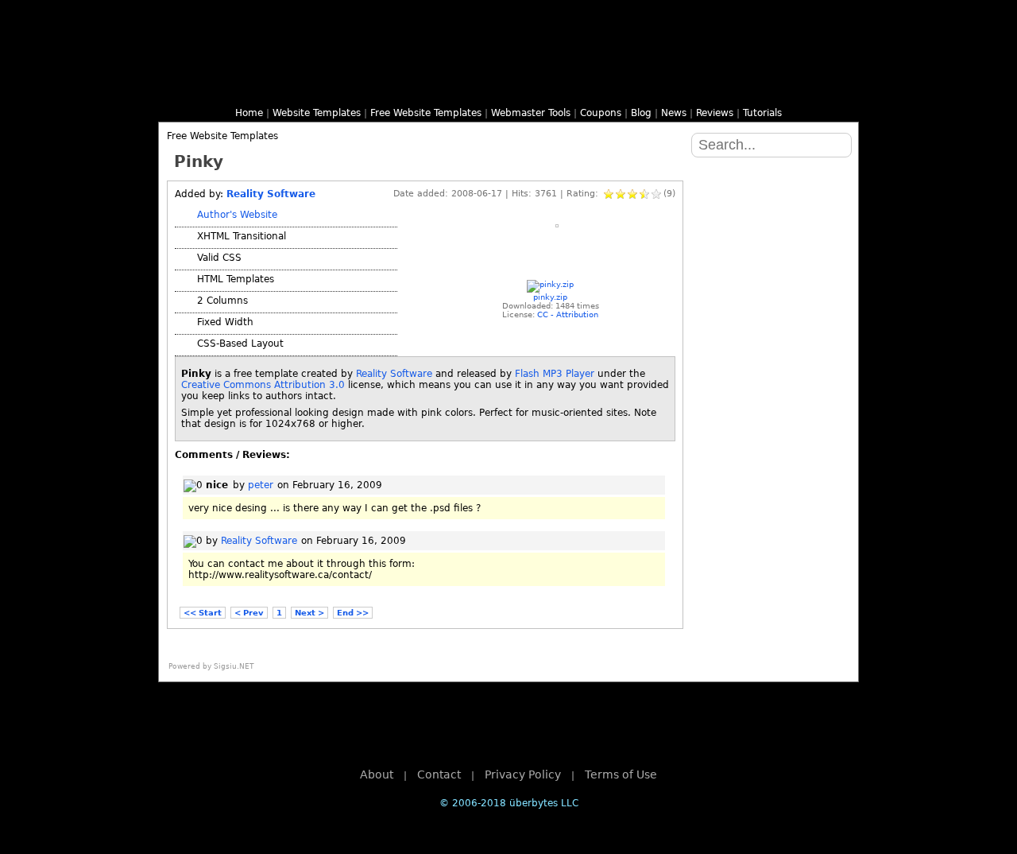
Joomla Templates (394, 88)
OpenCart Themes (584, 88)
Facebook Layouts (775, 88)
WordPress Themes (279, 88)
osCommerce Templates (623, 88)
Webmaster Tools (530, 112)
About (376, 774)
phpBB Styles (470, 88)
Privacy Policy (523, 774)
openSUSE (770, 383)
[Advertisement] (552, 260)
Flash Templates (241, 88)
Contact (439, 774)
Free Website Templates (425, 112)
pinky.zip (550, 297)
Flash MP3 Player (554, 373)
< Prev (249, 612)
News (673, 112)
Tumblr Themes (813, 88)
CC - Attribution (567, 314)
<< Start (203, 612)
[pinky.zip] (550, 284)
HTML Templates (203, 88)
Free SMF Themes (508, 88)
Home (249, 112)
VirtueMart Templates (699, 88)
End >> (353, 612)
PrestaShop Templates (661, 88)
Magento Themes (546, 88)
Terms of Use (621, 774)
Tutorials (762, 112)
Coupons (600, 112)
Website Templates (317, 112)
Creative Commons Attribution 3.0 (263, 384)
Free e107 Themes (356, 88)
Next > (309, 612)
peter (260, 485)
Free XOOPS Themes (432, 88)
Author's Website (237, 214)
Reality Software (270, 194)
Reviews (714, 112)
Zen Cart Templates (737, 88)
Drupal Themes (318, 88)
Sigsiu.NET (234, 666)
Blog (641, 112)
